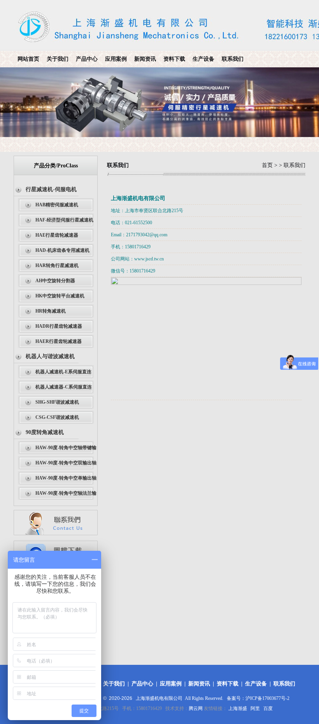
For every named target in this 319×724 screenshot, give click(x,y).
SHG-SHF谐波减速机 (57, 402)
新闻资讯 (145, 59)
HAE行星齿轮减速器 (56, 235)
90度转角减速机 (45, 432)
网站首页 (28, 59)
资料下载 (174, 59)
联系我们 (233, 59)
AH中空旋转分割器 (55, 280)
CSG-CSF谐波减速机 (57, 417)
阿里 (255, 708)
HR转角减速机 (50, 311)
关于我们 (57, 59)
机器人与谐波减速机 (50, 356)
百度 (268, 708)
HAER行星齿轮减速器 (58, 341)
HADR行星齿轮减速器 (58, 326)
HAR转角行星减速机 (57, 265)
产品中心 (87, 59)
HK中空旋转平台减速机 (59, 296)
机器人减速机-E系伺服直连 (63, 371)
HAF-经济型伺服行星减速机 (64, 220)
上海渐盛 (237, 708)
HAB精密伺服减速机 (56, 204)
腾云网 (196, 708)
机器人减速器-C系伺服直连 (63, 387)
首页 (267, 165)
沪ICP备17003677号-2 (267, 698)
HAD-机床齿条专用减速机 (62, 250)
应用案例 (116, 59)
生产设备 (203, 59)
